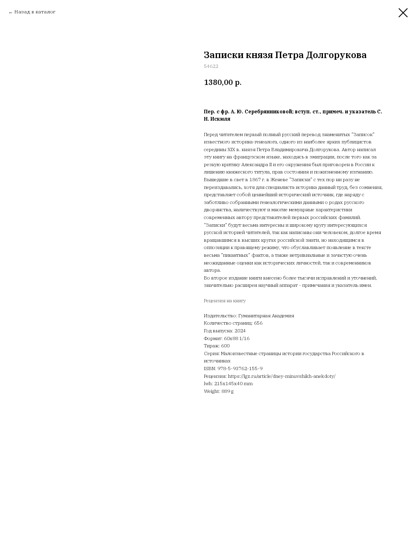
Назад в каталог (34, 12)
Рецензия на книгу (225, 300)
